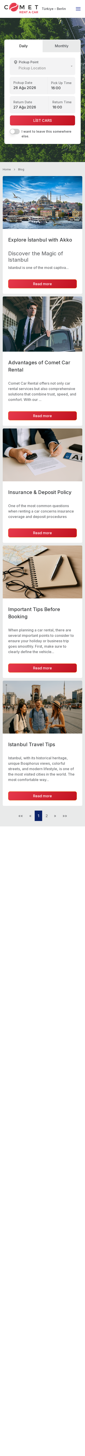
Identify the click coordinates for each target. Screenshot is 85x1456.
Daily (23, 46)
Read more (42, 284)
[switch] (15, 131)
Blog (21, 169)
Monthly (61, 46)
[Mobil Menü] (78, 9)
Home (7, 169)
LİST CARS (42, 120)
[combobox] (42, 66)
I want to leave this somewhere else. (46, 133)
